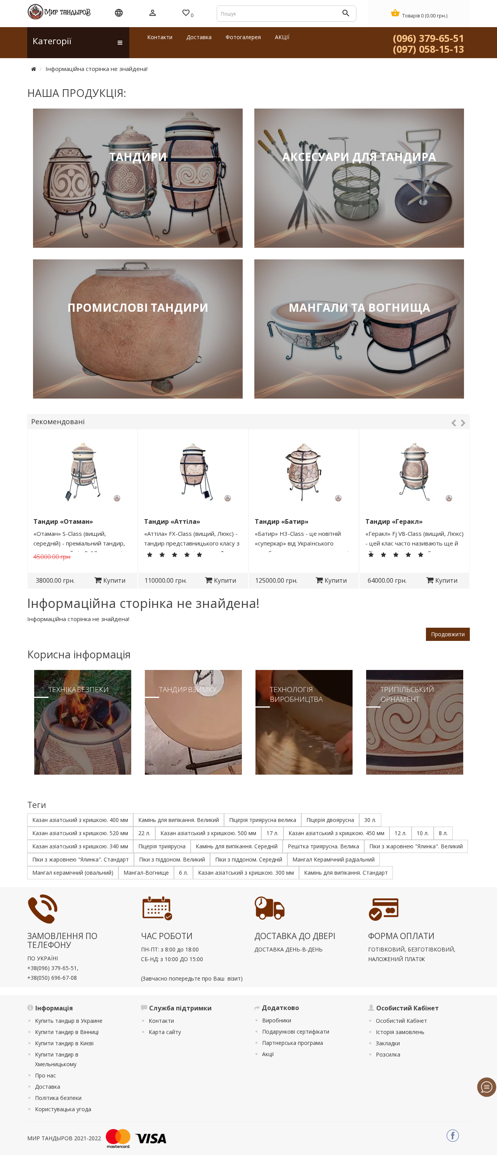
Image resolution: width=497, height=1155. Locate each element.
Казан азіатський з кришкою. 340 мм (80, 846)
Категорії (52, 41)
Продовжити (448, 634)
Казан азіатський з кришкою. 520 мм (80, 833)
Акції (268, 1054)
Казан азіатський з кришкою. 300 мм (246, 872)
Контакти (161, 1020)
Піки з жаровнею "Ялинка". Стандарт (80, 859)
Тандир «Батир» (282, 521)
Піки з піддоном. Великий (172, 859)
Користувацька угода (63, 1109)
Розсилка (388, 1054)
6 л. (183, 872)
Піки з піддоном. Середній (248, 859)
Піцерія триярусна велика (262, 820)
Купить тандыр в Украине (69, 1020)
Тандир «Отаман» (63, 521)
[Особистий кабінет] (152, 13)
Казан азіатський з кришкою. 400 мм (80, 820)
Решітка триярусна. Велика (323, 846)
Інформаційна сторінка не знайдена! (96, 69)
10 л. (423, 833)
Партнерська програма (292, 1042)
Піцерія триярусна (162, 846)
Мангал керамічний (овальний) (72, 872)
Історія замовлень (400, 1032)
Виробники (276, 1020)
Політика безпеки (58, 1097)
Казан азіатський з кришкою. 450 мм (336, 833)
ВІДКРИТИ (138, 203)
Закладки (388, 1043)
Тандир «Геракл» (394, 521)
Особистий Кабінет (401, 1020)
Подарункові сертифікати (295, 1031)
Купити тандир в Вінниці (67, 1032)
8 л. (443, 833)
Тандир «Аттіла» (172, 521)
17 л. (272, 833)
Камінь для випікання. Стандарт (346, 872)
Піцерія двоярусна (330, 820)
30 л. (370, 820)
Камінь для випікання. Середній (237, 846)
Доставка (47, 1086)
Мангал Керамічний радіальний (333, 859)
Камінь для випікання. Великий (178, 820)
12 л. (400, 833)
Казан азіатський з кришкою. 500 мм (208, 833)
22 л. (144, 833)
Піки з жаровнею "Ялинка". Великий (416, 846)
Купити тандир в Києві (64, 1043)
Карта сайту (165, 1032)
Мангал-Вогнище (146, 872)
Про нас (45, 1075)
